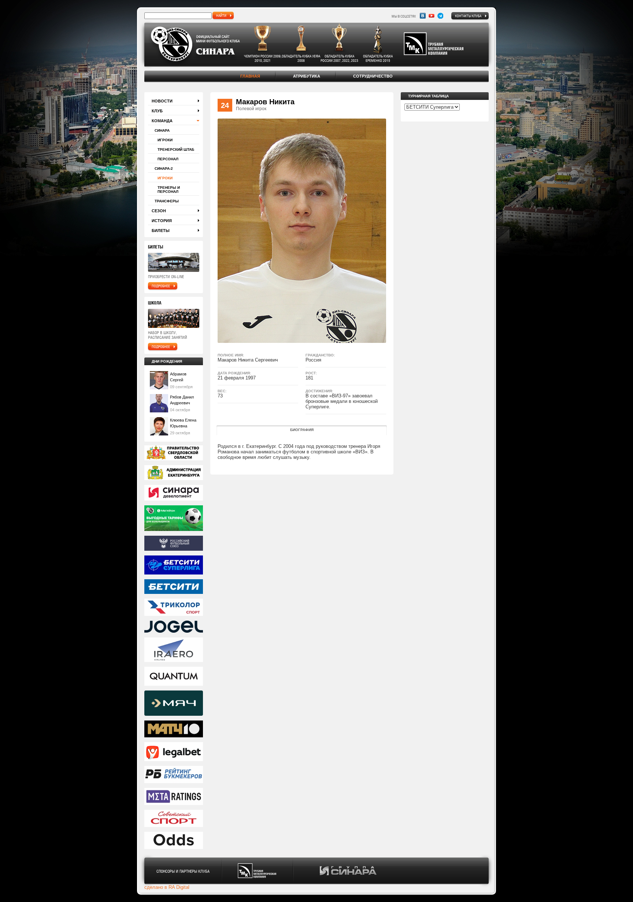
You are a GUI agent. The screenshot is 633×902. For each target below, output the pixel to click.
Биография (302, 430)
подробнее (161, 286)
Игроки (165, 140)
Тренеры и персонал (169, 190)
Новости (162, 101)
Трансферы (167, 201)
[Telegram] (440, 16)
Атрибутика (306, 76)
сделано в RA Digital (166, 887)
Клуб (157, 111)
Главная (250, 76)
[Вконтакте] (423, 16)
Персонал (168, 159)
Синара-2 (164, 168)
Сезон (159, 211)
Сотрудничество (373, 76)
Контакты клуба (468, 16)
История (162, 220)
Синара (162, 130)
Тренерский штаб (176, 149)
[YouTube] (431, 16)
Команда (162, 121)
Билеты (161, 230)
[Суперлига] (173, 565)
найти (221, 15)
